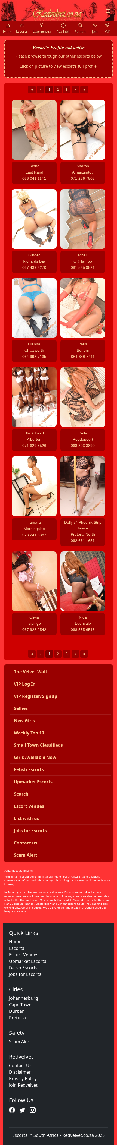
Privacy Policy (23, 1078)
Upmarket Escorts (27, 961)
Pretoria (17, 1018)
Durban (17, 1011)
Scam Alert (20, 1042)
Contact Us (20, 1065)
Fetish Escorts (23, 968)
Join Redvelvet (23, 1085)
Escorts (16, 948)
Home (15, 942)
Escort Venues (23, 955)
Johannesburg (23, 998)
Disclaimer (20, 1072)
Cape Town (20, 1005)
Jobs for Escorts (25, 974)
